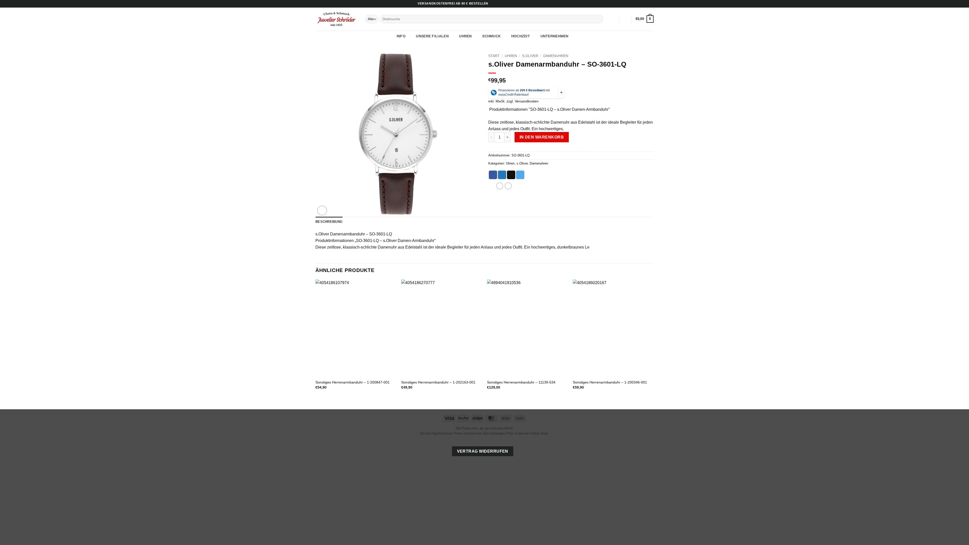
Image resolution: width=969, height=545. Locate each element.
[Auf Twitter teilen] (502, 175)
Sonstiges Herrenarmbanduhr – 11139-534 (521, 382)
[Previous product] (508, 185)
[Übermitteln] (599, 19)
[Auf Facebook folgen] (641, 4)
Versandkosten (527, 101)
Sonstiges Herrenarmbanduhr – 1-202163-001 (438, 382)
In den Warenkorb (542, 137)
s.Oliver (530, 56)
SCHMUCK (491, 36)
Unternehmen (555, 36)
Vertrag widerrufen (482, 451)
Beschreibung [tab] (328, 222)
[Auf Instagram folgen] (646, 4)
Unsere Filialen (432, 36)
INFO (401, 36)
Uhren (511, 56)
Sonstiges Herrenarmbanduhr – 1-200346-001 (610, 382)
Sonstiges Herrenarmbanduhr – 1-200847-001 (352, 382)
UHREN (465, 36)
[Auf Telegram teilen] (520, 175)
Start (494, 56)
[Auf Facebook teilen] (493, 175)
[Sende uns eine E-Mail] (651, 4)
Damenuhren (555, 56)
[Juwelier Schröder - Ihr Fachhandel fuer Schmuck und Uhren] (336, 19)
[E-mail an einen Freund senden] (511, 175)
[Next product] (499, 185)
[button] (625, 19)
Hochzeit (520, 36)
